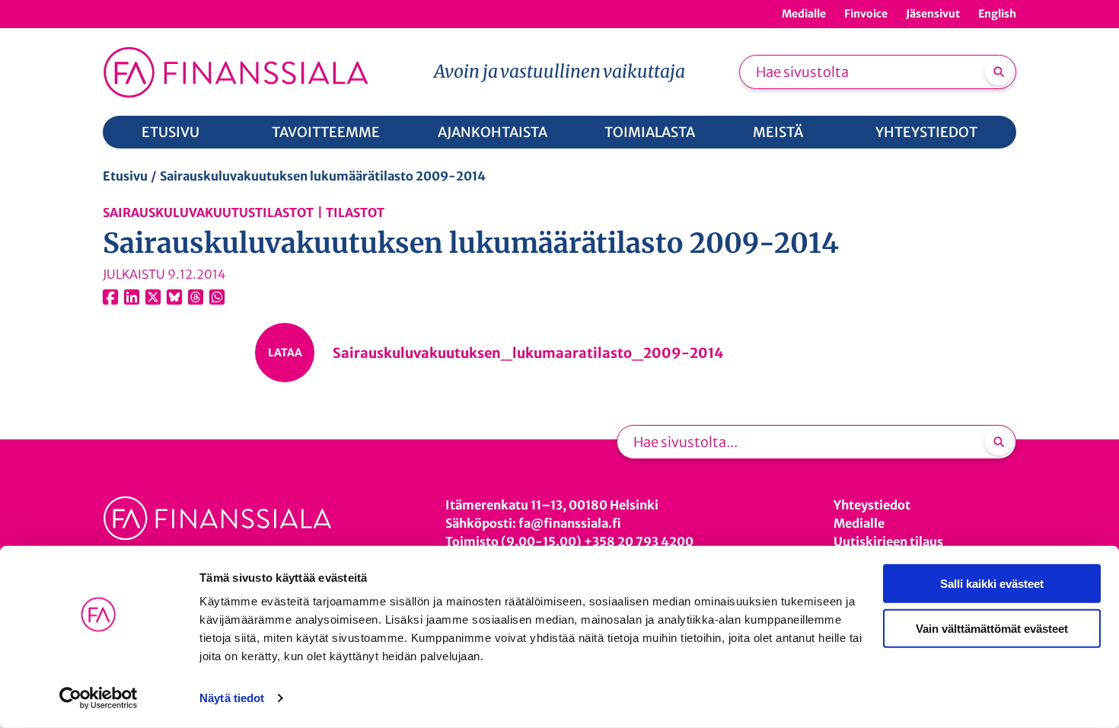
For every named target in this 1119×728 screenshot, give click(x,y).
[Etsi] (998, 71)
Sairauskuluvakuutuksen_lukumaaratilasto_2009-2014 (528, 353)
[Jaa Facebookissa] (110, 297)
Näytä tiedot (231, 697)
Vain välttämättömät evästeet (992, 627)
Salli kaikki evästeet (992, 583)
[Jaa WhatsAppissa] (217, 297)
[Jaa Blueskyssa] (174, 297)
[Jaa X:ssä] (153, 297)
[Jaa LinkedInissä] (131, 297)
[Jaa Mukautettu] (195, 297)
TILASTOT (355, 212)
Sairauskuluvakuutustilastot (208, 212)
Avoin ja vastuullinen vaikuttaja (559, 71)
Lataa (285, 352)
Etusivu (125, 176)
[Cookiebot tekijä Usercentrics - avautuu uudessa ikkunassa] (98, 698)
